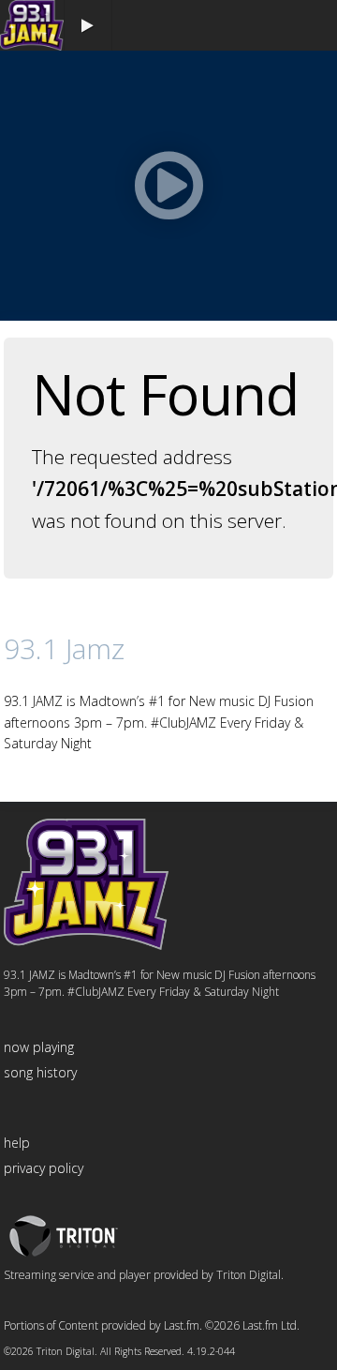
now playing (39, 1047)
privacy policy (43, 1168)
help (17, 1143)
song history (40, 1072)
